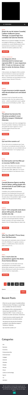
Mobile (3, 112)
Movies (3, 29)
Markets (4, 88)
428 (17, 284)
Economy (4, 180)
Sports (3, 139)
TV (3, 377)
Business (5, 347)
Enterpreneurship (7, 352)
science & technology (8, 372)
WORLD (3, 254)
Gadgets (5, 357)
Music (4, 370)
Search (4, 289)
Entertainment (6, 354)
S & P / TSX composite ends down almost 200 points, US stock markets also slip (13, 212)
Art (3, 344)
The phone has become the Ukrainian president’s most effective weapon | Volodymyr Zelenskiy (12, 323)
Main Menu (8, 24)
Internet (5, 359)
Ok (14, 392)
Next (22, 284)
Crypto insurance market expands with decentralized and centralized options (14, 92)
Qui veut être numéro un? (11, 141)
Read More (5, 51)
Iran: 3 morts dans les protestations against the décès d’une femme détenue (13, 259)
